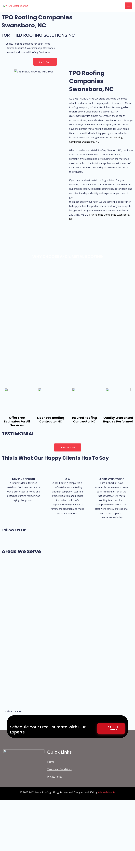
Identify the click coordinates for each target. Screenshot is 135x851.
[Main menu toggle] (128, 5)
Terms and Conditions (59, 769)
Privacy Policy (54, 776)
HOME (50, 761)
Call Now (42, 841)
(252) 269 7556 (43, 825)
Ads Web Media (106, 792)
